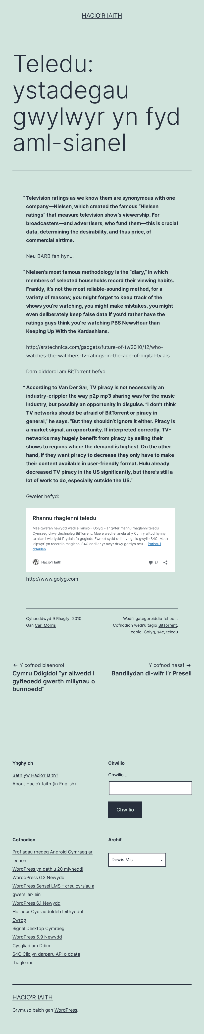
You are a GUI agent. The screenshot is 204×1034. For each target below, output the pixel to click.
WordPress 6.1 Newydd (36, 903)
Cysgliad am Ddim (31, 945)
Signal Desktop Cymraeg (38, 928)
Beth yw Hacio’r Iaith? (35, 775)
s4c (160, 631)
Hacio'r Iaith (102, 15)
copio (136, 631)
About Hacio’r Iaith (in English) (44, 783)
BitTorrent (167, 625)
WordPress (65, 1010)
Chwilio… (117, 774)
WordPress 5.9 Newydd (37, 937)
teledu (172, 631)
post (173, 618)
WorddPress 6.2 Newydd (38, 877)
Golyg (149, 631)
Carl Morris (45, 625)
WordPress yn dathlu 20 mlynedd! (47, 869)
